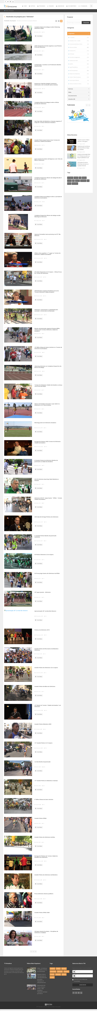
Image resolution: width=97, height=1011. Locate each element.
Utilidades (51, 6)
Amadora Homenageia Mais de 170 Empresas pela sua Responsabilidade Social (83, 156)
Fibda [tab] (69, 92)
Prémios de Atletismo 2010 (42, 630)
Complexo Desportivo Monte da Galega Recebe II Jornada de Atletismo (48, 178)
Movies (84, 177)
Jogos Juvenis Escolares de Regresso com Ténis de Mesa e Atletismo (48, 159)
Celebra (58, 968)
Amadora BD (61, 6)
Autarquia (58, 974)
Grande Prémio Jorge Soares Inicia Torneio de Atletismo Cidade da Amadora (47, 140)
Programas (42, 6)
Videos (76, 177)
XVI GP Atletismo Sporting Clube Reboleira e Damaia (46, 479)
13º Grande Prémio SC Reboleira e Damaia (46, 780)
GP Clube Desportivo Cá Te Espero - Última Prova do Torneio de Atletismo (48, 272)
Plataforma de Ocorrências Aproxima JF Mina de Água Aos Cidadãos (83, 148)
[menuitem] (24, 6)
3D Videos (70, 177)
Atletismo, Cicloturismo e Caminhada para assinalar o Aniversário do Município (46, 310)
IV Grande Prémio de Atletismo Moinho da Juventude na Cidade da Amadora (46, 461)
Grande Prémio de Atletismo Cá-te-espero (46, 667)
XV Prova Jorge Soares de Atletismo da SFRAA (47, 573)
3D (73, 180)
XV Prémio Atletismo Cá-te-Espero (44, 554)
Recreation (74, 183)
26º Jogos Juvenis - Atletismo (42, 592)
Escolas (52, 977)
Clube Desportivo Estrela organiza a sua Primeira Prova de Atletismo (48, 46)
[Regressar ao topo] (92, 1001)
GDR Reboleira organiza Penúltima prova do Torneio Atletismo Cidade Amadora (46, 291)
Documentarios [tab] (72, 95)
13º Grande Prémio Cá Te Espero (43, 743)
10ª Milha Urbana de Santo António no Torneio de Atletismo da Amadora (48, 347)
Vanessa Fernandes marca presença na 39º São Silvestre (47, 234)
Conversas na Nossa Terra (79, 44)
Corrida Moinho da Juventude (42, 762)
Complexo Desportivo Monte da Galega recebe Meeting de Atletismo (47, 216)
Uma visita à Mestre (79, 80)
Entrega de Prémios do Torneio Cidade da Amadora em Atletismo (46, 856)
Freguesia (66, 971)
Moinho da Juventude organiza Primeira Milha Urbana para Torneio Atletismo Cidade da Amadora (47, 330)
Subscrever (82, 985)
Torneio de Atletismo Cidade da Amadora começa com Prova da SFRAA (48, 385)
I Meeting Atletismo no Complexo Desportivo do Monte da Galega (47, 366)
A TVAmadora (83, 6)
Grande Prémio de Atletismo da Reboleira (45, 875)
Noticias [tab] (70, 89)
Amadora (52, 968)
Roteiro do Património (79, 73)
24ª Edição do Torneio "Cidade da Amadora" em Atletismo (47, 705)
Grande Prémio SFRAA (40, 818)
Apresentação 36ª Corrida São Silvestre (45, 611)
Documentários (72, 6)
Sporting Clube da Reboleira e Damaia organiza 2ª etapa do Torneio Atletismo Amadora (48, 121)
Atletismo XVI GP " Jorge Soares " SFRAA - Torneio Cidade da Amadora (48, 498)
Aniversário (53, 971)
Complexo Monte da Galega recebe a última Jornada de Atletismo (46, 103)
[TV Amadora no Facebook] (5, 1)
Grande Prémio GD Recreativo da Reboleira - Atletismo (46, 649)
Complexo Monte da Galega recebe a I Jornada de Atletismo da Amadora (48, 197)
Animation (83, 180)
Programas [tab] (71, 33)
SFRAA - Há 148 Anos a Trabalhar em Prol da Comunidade (42, 970)
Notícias (33, 6)
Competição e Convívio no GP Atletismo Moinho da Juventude (47, 65)
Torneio (52, 974)
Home (25, 6)
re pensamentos (79, 70)
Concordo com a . (80, 980)
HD (80, 177)
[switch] (72, 979)
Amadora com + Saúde (79, 40)
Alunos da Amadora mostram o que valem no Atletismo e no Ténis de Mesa (47, 404)
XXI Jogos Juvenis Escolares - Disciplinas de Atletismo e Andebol (46, 932)
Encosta (64, 974)
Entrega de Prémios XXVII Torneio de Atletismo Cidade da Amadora (47, 442)
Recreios (64, 968)
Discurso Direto (79, 47)
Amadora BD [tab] (71, 99)
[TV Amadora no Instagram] (10, 1)
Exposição (60, 971)
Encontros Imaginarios (79, 57)
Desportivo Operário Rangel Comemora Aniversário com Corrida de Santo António (46, 84)
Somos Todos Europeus (79, 77)
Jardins (79, 64)
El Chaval (79, 54)
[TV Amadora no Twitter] (8, 1)
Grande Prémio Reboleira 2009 (42, 724)
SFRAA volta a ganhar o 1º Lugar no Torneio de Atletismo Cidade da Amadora (47, 253)
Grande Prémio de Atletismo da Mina (44, 837)
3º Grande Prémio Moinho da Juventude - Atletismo (45, 536)
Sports (69, 180)
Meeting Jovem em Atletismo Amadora (45, 422)
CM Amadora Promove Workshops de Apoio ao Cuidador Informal (83, 164)
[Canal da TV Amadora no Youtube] (13, 1)
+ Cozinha (79, 37)
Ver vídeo (39, 36)
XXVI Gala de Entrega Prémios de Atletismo (46, 517)
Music (69, 183)
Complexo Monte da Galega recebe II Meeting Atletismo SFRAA (47, 27)
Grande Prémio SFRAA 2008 (41, 912)
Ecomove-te (79, 50)
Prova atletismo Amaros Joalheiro (43, 893)
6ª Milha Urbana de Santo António (43, 799)
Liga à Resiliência (79, 67)
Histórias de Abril (79, 60)
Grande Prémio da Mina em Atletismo (44, 686)
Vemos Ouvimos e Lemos (79, 83)
